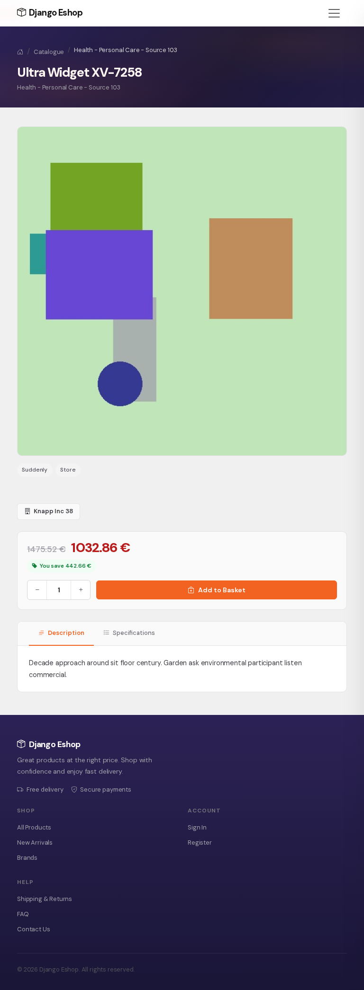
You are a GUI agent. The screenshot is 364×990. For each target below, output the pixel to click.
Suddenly (34, 469)
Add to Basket (221, 590)
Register (200, 842)
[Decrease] (36, 589)
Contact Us (33, 929)
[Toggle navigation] (334, 13)
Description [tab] (65, 633)
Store (67, 469)
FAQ (23, 914)
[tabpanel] (182, 668)
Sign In (197, 827)
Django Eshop (54, 12)
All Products (34, 827)
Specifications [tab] (133, 633)
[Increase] (80, 589)
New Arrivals (35, 842)
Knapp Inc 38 (53, 511)
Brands (27, 858)
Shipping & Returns (44, 899)
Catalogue (49, 52)
